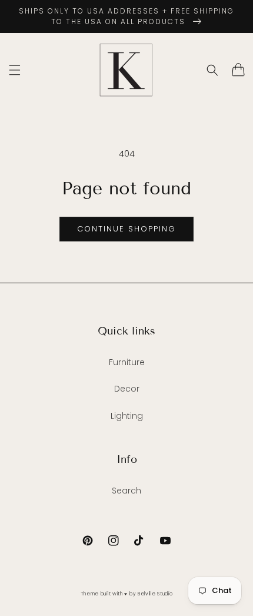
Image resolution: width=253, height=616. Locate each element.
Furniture (127, 362)
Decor (126, 389)
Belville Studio (155, 593)
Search (126, 490)
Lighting (127, 416)
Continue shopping (126, 228)
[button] (15, 70)
